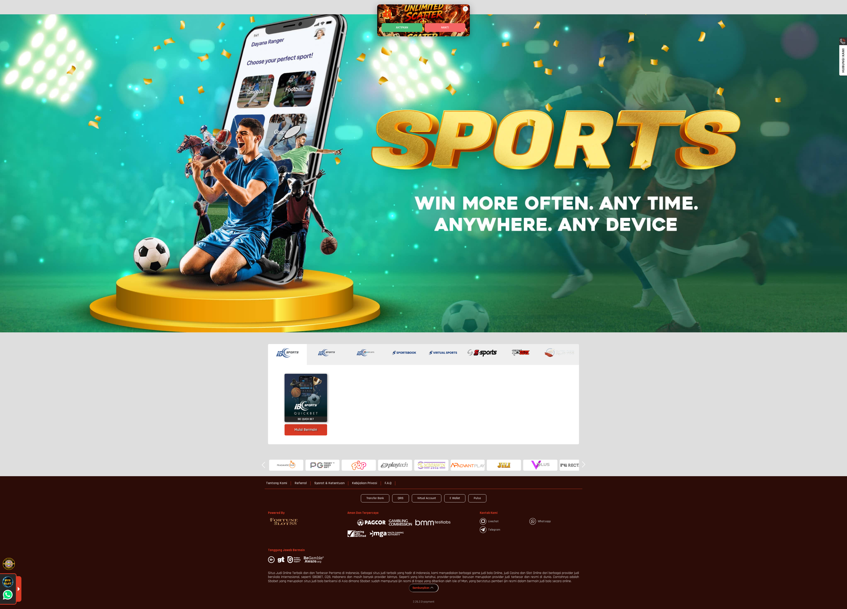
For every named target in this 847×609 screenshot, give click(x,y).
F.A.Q (388, 483)
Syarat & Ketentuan (329, 483)
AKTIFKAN (402, 28)
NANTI (445, 28)
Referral (301, 483)
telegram (494, 530)
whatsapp (544, 521)
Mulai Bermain (305, 429)
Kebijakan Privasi (364, 483)
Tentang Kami (276, 483)
